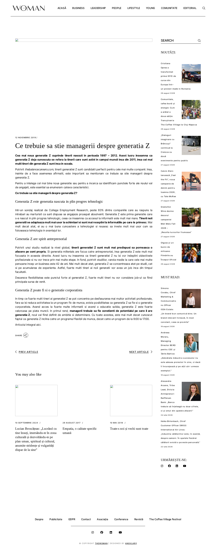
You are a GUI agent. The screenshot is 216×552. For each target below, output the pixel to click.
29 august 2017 (71, 423)
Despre (39, 519)
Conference (121, 519)
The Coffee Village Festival (165, 519)
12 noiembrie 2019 (25, 138)
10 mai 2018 (116, 423)
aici (38, 324)
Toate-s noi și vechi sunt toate (129, 428)
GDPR (71, 519)
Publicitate (55, 519)
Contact (86, 519)
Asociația (102, 519)
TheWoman (101, 543)
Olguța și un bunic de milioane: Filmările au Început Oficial (169, 251)
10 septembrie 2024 (26, 423)
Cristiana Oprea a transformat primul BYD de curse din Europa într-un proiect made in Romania (176, 76)
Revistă (138, 519)
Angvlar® (131, 543)
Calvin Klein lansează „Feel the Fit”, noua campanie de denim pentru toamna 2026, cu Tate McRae (168, 184)
